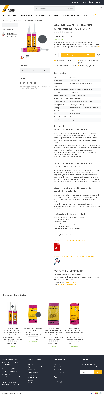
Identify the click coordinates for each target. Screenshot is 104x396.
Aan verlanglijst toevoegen (28, 87)
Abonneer (98, 372)
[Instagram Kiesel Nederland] (58, 382)
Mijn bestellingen (59, 367)
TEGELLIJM (86, 15)
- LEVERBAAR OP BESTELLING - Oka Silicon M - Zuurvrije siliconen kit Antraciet (13, 331)
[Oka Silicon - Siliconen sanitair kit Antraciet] (4, 34)
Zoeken (70, 9)
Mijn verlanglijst (59, 372)
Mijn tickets (57, 369)
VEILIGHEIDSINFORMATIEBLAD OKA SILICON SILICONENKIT (74, 256)
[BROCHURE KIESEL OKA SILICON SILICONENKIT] (77, 247)
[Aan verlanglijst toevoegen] (98, 55)
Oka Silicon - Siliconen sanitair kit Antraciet (12, 33)
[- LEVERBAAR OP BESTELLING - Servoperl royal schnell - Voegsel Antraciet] (53, 314)
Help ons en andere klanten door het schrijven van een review (37, 71)
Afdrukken (34, 89)
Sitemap (30, 380)
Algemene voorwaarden (35, 367)
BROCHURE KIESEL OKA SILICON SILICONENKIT (70, 240)
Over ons (31, 364)
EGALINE (56, 15)
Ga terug (7, 20)
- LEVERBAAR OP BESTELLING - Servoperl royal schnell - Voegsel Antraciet (53, 331)
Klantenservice (32, 377)
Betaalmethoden (33, 372)
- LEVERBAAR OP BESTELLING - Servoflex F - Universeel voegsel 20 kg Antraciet (74, 331)
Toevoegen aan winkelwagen (77, 55)
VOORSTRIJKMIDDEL (43, 15)
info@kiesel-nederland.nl (12, 377)
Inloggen (85, 2)
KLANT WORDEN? (26, 15)
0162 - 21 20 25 (96, 2)
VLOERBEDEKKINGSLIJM (71, 15)
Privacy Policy (32, 369)
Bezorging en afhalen (35, 375)
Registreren (76, 2)
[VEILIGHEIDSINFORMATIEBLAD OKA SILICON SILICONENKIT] (77, 261)
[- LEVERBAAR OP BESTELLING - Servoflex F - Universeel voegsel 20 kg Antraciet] (73, 314)
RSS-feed (31, 383)
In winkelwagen (12, 350)
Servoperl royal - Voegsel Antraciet (33, 329)
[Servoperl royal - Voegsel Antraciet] (33, 314)
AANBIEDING (12, 15)
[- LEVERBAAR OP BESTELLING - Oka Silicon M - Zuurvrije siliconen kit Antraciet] (12, 314)
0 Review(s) (68, 32)
